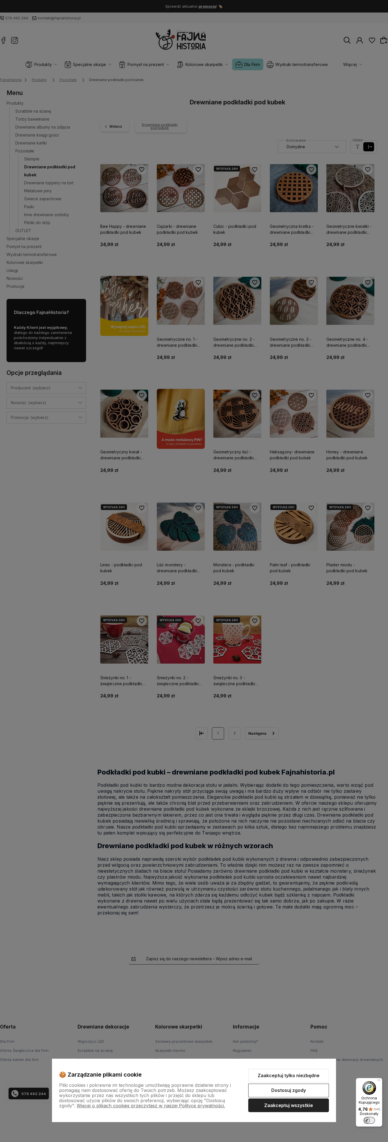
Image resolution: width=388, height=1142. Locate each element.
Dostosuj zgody (288, 1090)
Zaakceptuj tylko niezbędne (289, 1075)
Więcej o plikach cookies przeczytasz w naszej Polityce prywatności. (151, 1105)
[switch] (369, 1120)
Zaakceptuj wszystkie (288, 1105)
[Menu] (379, 1081)
